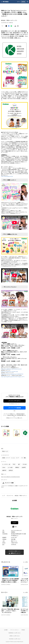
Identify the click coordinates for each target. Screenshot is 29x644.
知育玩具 (11, 470)
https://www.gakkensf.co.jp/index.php (9, 371)
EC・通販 (24, 457)
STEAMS (25, 464)
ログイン (18, 1)
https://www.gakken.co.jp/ (16, 530)
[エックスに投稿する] (6, 26)
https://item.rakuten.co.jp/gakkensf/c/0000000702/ (12, 374)
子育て (14, 464)
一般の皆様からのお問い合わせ (14, 638)
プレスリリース (10, 495)
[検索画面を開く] (27, 2)
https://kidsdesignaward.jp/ (7, 176)
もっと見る (25, 562)
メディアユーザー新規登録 (14, 407)
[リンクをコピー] (18, 26)
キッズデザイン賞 (6, 464)
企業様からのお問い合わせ (14, 635)
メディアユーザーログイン (14, 400)
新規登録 (23, 1)
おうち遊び (10, 467)
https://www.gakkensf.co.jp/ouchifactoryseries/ (11, 369)
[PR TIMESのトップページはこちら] (5, 1)
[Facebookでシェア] (9, 26)
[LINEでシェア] (11, 26)
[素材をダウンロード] (15, 26)
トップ (3, 495)
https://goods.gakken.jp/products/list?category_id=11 (12, 376)
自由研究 (24, 467)
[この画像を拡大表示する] (6, 433)
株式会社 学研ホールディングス (22, 495)
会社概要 (5, 629)
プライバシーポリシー (14, 629)
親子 (19, 464)
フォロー (14, 522)
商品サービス (5, 451)
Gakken (3, 467)
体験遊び (17, 467)
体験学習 (4, 470)
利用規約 (23, 629)
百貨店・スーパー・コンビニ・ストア (10, 457)
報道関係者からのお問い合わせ (14, 632)
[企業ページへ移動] (14, 509)
